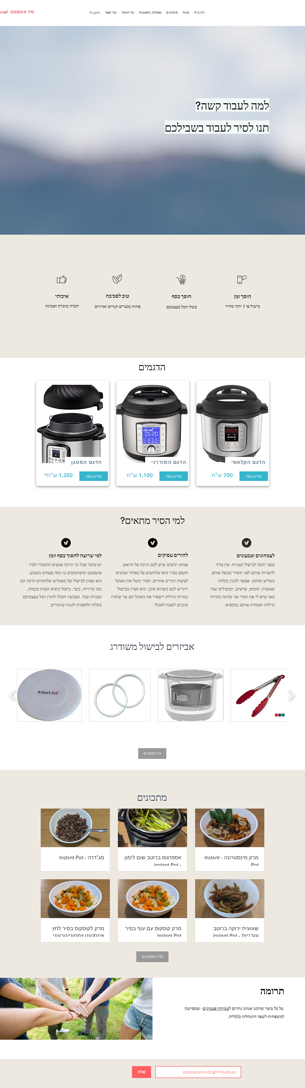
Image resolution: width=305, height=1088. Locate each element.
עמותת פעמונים (216, 1008)
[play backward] (12, 695)
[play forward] (291, 695)
